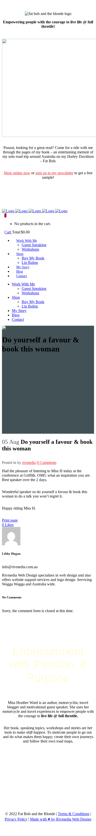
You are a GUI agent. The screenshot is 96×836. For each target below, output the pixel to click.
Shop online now (17, 173)
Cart (8, 232)
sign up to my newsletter (54, 173)
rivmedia (29, 462)
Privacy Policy (16, 819)
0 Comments (46, 462)
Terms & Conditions (73, 814)
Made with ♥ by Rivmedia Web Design (60, 819)
